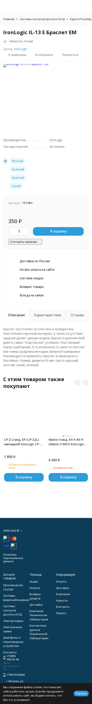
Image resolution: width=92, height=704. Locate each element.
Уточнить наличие (23, 242)
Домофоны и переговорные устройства (13, 642)
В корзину (58, 231)
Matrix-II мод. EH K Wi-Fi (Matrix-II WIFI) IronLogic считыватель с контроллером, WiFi (66, 442)
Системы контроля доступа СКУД (42, 19)
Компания (63, 594)
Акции (34, 581)
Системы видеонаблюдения (16, 598)
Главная (8, 19)
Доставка (36, 604)
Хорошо (81, 693)
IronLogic (20, 49)
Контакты (63, 607)
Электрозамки (13, 621)
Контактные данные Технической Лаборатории (39, 632)
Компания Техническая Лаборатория (39, 615)
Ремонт (61, 613)
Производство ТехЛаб (13, 587)
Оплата (35, 588)
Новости (62, 600)
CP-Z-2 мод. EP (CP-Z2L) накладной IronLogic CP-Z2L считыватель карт (22, 442)
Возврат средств (35, 596)
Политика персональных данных (13, 558)
